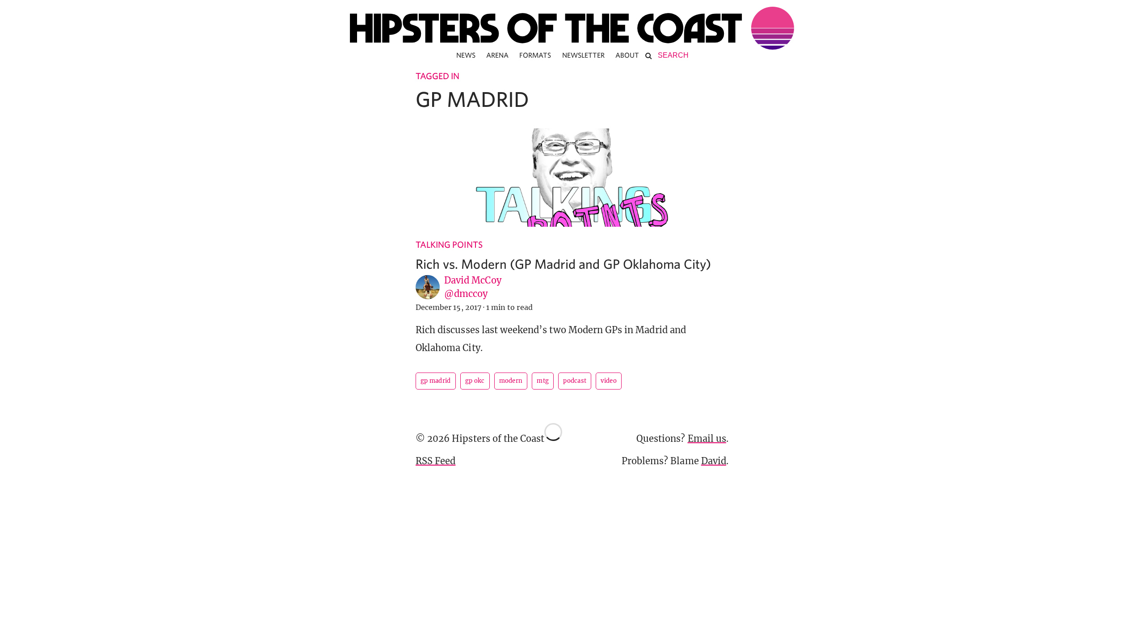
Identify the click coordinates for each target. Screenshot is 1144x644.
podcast (574, 381)
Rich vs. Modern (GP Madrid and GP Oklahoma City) (563, 263)
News (465, 55)
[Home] (572, 28)
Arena (497, 55)
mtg (543, 381)
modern (511, 381)
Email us (707, 438)
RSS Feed (435, 460)
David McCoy (472, 280)
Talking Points (449, 244)
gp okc (475, 381)
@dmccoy (466, 293)
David (713, 460)
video (609, 381)
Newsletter (583, 55)
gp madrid (436, 381)
